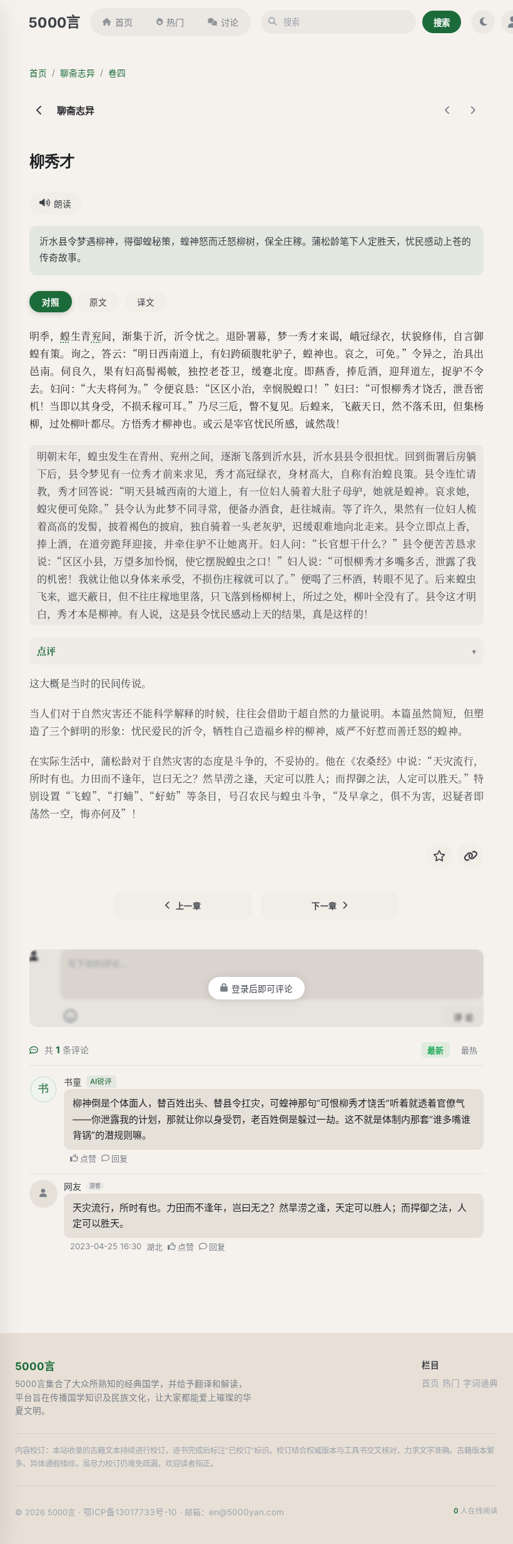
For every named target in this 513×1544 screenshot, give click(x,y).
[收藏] (439, 855)
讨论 (229, 22)
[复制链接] (470, 855)
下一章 (324, 906)
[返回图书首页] (39, 110)
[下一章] (472, 110)
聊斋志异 (77, 73)
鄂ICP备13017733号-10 (130, 1512)
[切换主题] (483, 22)
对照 (50, 302)
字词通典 (480, 1383)
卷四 (117, 73)
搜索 (442, 23)
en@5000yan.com (246, 1512)
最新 (435, 1050)
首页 (124, 22)
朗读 (62, 204)
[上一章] (447, 110)
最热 (469, 1050)
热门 (175, 22)
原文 (98, 302)
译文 (146, 302)
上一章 (188, 906)
